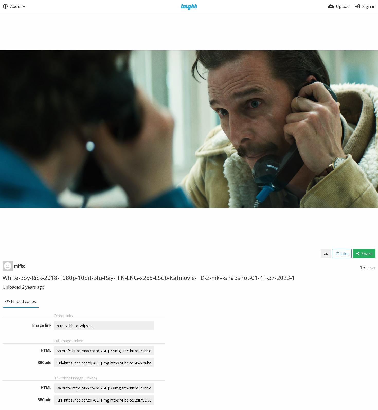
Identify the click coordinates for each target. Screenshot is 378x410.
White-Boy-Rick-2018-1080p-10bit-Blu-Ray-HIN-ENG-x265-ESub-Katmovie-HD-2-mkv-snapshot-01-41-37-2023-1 (149, 277)
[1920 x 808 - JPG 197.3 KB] (326, 253)
